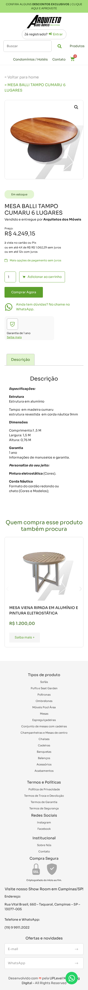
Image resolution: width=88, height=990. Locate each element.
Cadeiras (44, 745)
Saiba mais (14, 337)
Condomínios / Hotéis (30, 59)
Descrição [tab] (20, 359)
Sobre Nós (44, 845)
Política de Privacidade (44, 789)
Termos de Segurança (44, 808)
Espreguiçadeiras (44, 720)
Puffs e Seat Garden (44, 688)
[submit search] (59, 46)
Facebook (44, 828)
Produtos (77, 46)
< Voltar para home (22, 77)
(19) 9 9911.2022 (17, 927)
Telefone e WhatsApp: (22, 919)
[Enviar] (76, 949)
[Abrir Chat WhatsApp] (71, 978)
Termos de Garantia (44, 802)
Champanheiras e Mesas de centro (44, 732)
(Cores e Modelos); (34, 491)
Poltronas (44, 694)
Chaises (44, 739)
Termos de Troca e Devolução (44, 795)
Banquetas (44, 751)
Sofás (44, 682)
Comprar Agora (23, 292)
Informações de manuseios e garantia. (39, 457)
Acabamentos (44, 770)
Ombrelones (44, 701)
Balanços (44, 758)
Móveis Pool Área (44, 707)
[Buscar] (27, 46)
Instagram (44, 822)
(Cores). (49, 473)
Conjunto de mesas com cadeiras (44, 726)
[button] (76, 107)
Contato (58, 59)
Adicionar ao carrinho (45, 277)
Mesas (44, 713)
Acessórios (44, 764)
